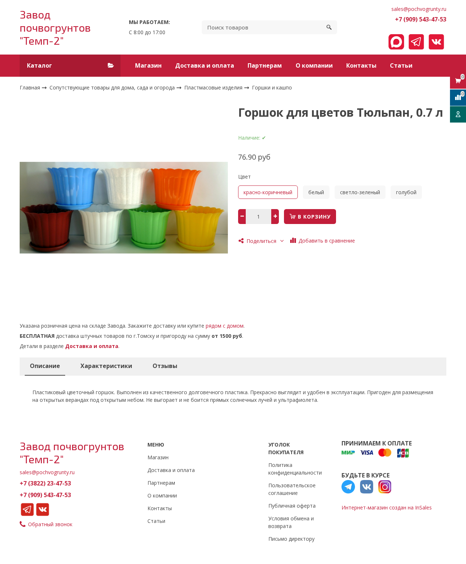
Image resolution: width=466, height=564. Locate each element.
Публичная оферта (292, 505)
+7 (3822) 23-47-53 (45, 483)
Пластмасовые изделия (214, 87)
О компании (314, 65)
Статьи (401, 65)
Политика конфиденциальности (295, 468)
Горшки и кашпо (272, 87)
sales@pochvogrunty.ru (418, 8)
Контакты (361, 65)
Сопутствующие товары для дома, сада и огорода (113, 87)
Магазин (148, 65)
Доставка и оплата (204, 65)
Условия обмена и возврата (291, 522)
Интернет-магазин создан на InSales (386, 507)
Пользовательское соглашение (292, 489)
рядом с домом (225, 325)
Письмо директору (291, 538)
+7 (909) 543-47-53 (420, 19)
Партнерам (265, 65)
